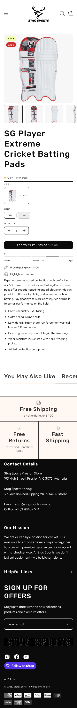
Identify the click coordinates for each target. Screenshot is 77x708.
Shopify (45, 686)
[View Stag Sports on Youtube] (26, 657)
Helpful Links (18, 571)
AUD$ (7, 679)
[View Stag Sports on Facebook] (17, 657)
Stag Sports (20, 686)
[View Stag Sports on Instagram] (7, 657)
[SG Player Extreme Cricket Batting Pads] (13, 114)
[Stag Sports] (38, 13)
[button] (62, 13)
